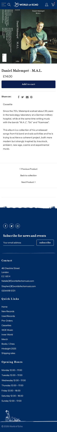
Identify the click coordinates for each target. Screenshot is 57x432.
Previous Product (29, 169)
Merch (5, 339)
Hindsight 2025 (9, 348)
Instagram (18, 226)
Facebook (18, 97)
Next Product (27, 182)
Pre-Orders (7, 320)
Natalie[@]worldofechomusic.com (18, 281)
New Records (8, 311)
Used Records (8, 316)
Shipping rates (8, 353)
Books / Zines (8, 343)
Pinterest (31, 97)
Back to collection (28, 175)
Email (27, 97)
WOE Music (7, 330)
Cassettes (6, 325)
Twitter (22, 97)
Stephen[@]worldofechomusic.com (19, 286)
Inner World (7, 334)
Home (4, 306)
